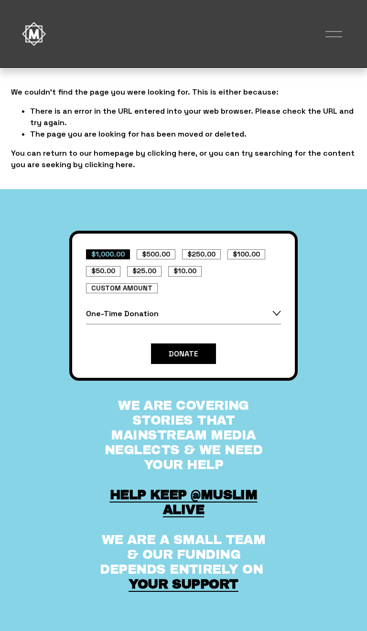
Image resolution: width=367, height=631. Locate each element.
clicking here (171, 153)
